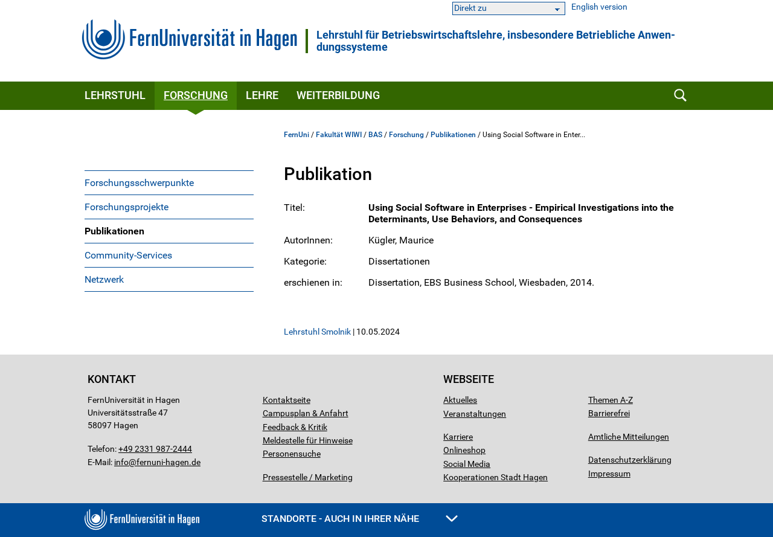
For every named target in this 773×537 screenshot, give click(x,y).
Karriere (458, 437)
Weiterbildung (338, 95)
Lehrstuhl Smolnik (317, 331)
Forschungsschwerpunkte (139, 182)
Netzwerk (104, 279)
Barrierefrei (609, 413)
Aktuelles (460, 400)
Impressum (609, 473)
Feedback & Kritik (295, 427)
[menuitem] (169, 182)
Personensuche (292, 453)
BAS (375, 134)
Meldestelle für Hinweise (308, 440)
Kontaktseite (286, 400)
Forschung (196, 95)
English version (599, 7)
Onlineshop (464, 450)
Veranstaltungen (474, 414)
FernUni (296, 134)
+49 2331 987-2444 (155, 449)
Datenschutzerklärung (630, 460)
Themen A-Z (610, 400)
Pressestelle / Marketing (308, 477)
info (121, 462)
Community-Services (128, 255)
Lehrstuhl (115, 95)
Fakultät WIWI (339, 134)
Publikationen (114, 231)
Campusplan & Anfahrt (305, 413)
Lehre (262, 95)
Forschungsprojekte (126, 207)
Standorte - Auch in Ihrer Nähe (341, 518)
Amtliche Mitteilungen (628, 437)
